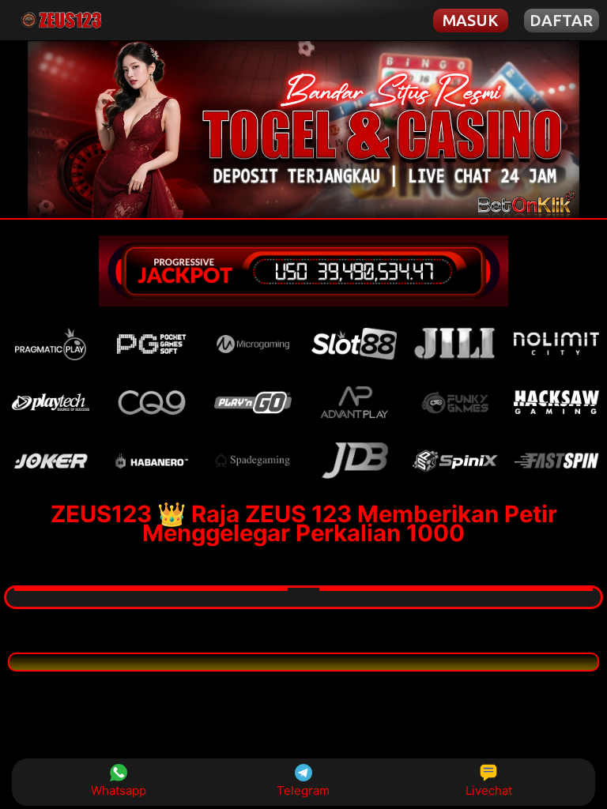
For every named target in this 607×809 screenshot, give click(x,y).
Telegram (303, 790)
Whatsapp (118, 790)
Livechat (489, 790)
